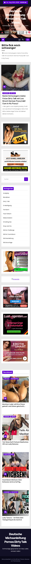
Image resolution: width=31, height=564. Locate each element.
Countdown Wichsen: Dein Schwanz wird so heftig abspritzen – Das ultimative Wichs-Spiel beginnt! (15, 483)
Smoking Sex (7, 222)
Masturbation (7, 218)
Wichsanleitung (8, 238)
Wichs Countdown (9, 234)
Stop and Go (7, 226)
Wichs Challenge (8, 230)
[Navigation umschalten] (19, 39)
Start (3, 50)
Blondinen (5, 93)
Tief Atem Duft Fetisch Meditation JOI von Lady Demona (15, 443)
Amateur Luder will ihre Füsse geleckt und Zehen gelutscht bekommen (13, 406)
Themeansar (16, 561)
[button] (23, 40)
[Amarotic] (15, 279)
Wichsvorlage (7, 242)
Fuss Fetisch (7, 214)
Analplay (6, 193)
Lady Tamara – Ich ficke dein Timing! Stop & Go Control (12, 519)
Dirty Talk (12, 93)
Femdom (6, 210)
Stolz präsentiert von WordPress (11, 559)
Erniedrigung (7, 205)
